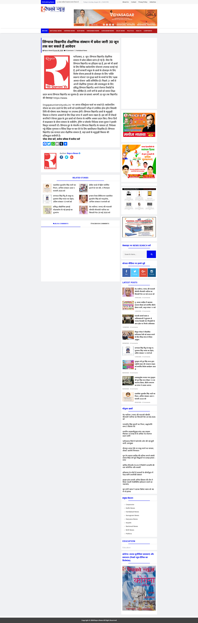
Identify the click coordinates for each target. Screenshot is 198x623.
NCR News (80, 31)
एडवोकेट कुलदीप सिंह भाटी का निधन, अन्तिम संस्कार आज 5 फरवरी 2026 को (64, 188)
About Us (125, 2)
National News (56, 31)
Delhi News (120, 31)
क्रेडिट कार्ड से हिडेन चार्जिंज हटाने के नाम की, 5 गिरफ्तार (99, 186)
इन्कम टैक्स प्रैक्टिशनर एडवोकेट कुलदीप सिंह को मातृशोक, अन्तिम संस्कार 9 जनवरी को (101, 199)
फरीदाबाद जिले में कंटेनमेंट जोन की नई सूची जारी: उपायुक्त (138, 442)
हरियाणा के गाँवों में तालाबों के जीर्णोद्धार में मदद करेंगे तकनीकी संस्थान (138, 473)
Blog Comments (61, 223)
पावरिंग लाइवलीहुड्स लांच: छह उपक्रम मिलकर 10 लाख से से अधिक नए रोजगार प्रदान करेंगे (137, 433)
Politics (130, 31)
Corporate (148, 31)
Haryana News (69, 31)
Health (138, 31)
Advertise (153, 2)
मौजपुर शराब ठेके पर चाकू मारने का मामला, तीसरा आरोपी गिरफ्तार (138, 449)
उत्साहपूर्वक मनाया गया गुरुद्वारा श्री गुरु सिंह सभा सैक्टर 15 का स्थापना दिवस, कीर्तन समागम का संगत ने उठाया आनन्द (145, 381)
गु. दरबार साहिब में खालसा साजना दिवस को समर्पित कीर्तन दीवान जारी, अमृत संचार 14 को (145, 305)
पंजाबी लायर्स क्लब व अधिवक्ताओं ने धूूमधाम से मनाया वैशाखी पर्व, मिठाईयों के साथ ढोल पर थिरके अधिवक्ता (68, 2)
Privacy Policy (143, 2)
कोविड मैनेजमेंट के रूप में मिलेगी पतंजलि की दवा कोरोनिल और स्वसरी (138, 466)
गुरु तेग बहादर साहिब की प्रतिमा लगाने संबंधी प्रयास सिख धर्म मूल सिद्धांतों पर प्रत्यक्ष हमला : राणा (139, 457)
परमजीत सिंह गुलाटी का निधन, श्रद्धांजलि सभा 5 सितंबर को (137, 425)
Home (45, 31)
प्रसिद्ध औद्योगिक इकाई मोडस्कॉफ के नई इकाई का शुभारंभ (63, 209)
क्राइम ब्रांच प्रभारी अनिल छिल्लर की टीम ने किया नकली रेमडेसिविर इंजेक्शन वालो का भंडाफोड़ (138, 482)
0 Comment (70, 50)
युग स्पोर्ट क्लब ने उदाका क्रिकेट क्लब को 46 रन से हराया (138, 490)
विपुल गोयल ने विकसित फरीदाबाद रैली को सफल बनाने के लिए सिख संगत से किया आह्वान (145, 336)
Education (46, 35)
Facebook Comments (100, 223)
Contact (133, 2)
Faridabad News (93, 31)
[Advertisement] (139, 73)
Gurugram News (107, 31)
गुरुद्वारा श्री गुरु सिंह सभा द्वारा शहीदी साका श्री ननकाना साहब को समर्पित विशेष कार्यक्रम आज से (145, 365)
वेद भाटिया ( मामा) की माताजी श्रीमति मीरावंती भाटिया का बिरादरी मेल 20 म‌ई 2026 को (100, 209)
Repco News (72, 153)
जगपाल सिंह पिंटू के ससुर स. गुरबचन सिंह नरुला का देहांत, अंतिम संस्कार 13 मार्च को (63, 199)
